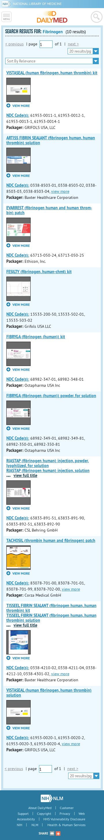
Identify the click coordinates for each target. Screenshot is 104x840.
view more (60, 191)
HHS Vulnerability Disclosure (64, 819)
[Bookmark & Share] (58, 833)
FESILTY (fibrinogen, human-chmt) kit (39, 271)
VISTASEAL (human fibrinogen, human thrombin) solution (49, 693)
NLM (34, 825)
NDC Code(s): (17, 115)
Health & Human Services (66, 825)
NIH (19, 825)
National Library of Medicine (37, 3)
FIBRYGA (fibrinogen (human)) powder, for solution (51, 395)
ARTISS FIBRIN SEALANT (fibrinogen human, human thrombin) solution (50, 140)
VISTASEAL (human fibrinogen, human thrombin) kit (51, 72)
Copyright (44, 813)
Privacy (65, 813)
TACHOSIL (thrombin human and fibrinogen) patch (50, 540)
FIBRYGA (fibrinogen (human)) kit (35, 336)
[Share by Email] (52, 833)
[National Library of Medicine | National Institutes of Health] (52, 798)
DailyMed (52, 17)
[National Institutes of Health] (7, 3)
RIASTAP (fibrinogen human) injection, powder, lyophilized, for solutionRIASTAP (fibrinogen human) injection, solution (48, 465)
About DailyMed (39, 808)
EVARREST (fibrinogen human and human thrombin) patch (49, 210)
